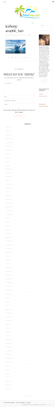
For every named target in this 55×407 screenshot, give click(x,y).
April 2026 (8, 131)
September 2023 (10, 150)
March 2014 (9, 339)
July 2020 (8, 180)
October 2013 (9, 354)
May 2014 (8, 332)
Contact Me (28, 402)
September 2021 (10, 169)
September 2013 (10, 358)
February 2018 (9, 203)
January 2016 (9, 275)
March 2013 (9, 381)
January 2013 (9, 388)
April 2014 (8, 335)
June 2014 (8, 328)
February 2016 (9, 271)
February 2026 (9, 138)
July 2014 (8, 324)
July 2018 (8, 191)
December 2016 (9, 241)
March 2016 (9, 267)
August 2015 (9, 294)
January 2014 (9, 347)
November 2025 (10, 142)
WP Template (49, 404)
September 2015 (10, 290)
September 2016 (10, 252)
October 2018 (9, 184)
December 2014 (9, 313)
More (44, 80)
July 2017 (8, 218)
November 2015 (9, 282)
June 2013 (8, 369)
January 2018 (9, 207)
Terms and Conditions (20, 402)
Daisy (8, 35)
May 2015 (8, 305)
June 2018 (8, 195)
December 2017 (9, 210)
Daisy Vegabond (27, 395)
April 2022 (8, 165)
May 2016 (8, 260)
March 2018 (9, 199)
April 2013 (8, 377)
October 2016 (9, 248)
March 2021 (9, 172)
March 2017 (9, 233)
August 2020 (9, 176)
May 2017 (8, 226)
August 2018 (9, 188)
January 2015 (9, 309)
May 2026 (8, 127)
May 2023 (8, 161)
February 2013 (9, 385)
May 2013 (8, 373)
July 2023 (8, 157)
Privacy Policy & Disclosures (9, 402)
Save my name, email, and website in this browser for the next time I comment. (19, 111)
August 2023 (9, 154)
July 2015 (8, 297)
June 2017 (8, 222)
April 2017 (8, 229)
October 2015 (9, 286)
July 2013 (8, 366)
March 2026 (9, 135)
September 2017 (10, 214)
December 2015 (9, 278)
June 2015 (8, 301)
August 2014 (9, 320)
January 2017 (9, 237)
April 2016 (8, 263)
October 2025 (9, 146)
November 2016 (10, 244)
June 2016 (8, 256)
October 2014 (9, 316)
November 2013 (9, 350)
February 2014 (9, 343)
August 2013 (9, 362)
